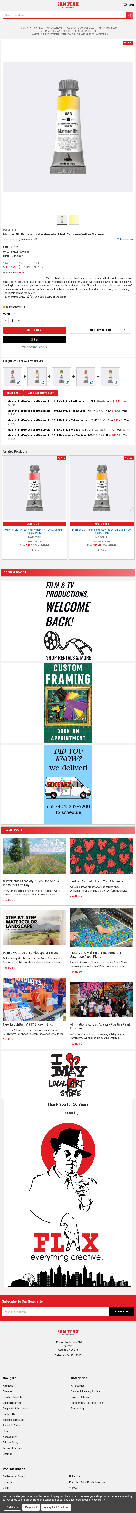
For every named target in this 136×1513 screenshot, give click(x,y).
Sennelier (8, 1482)
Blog (5, 1431)
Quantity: (9, 313)
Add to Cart (34, 524)
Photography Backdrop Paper (87, 1402)
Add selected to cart (41, 393)
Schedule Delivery (13, 1425)
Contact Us (9, 1414)
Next (131, 507)
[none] (68, 127)
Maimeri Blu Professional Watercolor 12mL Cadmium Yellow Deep (46, 410)
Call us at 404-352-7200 (68, 1355)
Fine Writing (77, 1408)
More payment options (34, 346)
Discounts (8, 1391)
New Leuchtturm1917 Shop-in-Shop (28, 1024)
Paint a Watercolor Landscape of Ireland (31, 953)
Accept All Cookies (56, 1507)
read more (9, 900)
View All (73, 1487)
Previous (4, 507)
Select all (13, 393)
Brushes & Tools (80, 1397)
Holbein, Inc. (75, 1476)
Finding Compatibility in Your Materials (96, 881)
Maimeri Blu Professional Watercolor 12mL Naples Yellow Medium (47, 435)
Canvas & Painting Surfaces (86, 1391)
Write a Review (125, 239)
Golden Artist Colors (14, 1476)
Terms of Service (12, 1448)
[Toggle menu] (5, 5)
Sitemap (7, 1453)
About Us (8, 1385)
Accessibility (10, 1436)
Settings (12, 1507)
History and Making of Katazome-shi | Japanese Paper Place (96, 955)
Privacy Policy (10, 1442)
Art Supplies (77, 1385)
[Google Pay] (34, 339)
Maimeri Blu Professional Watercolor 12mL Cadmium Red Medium (47, 401)
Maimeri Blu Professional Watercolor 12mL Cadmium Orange (44, 429)
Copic (6, 1487)
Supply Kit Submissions (16, 1408)
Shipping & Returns (13, 1419)
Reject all (31, 1507)
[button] (68, 1201)
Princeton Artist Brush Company (87, 1482)
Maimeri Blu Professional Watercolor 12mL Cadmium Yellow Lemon (47, 420)
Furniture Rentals (12, 1397)
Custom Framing (12, 1402)
